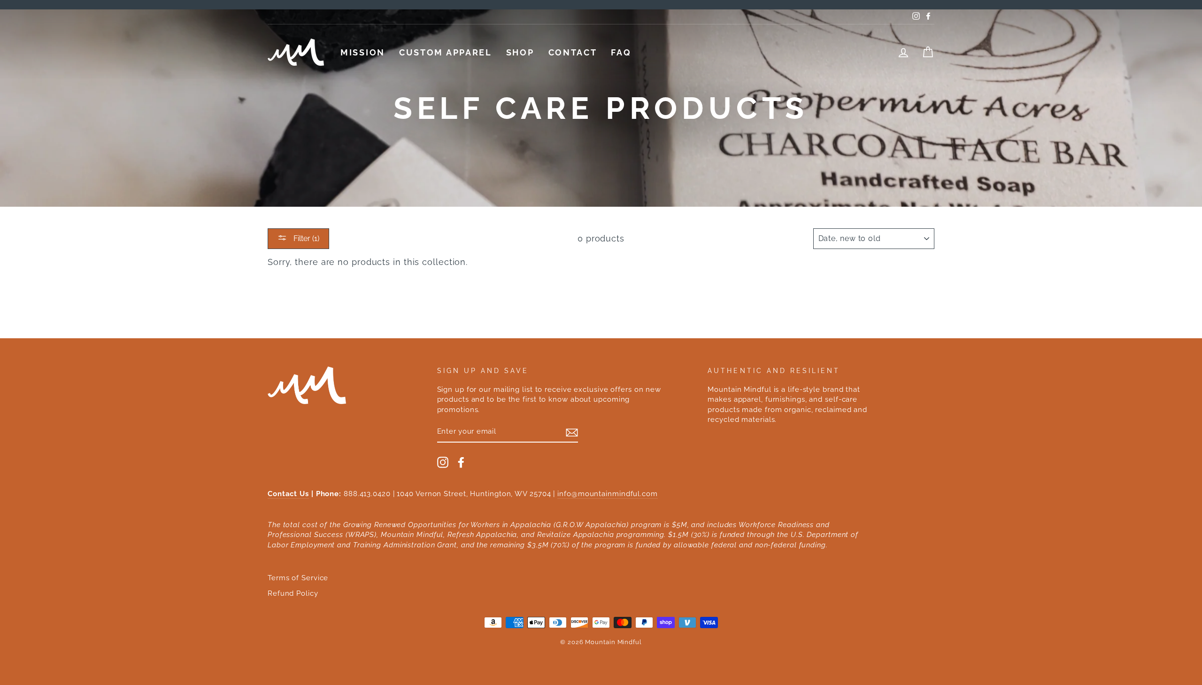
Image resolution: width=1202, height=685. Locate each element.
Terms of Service (298, 578)
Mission (362, 52)
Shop (520, 52)
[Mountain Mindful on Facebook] (461, 462)
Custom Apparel (445, 52)
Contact (572, 52)
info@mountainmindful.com (607, 494)
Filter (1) (305, 238)
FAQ (621, 52)
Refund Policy (293, 593)
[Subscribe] (572, 432)
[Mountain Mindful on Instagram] (442, 462)
